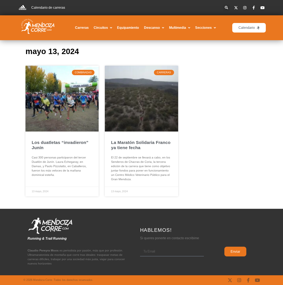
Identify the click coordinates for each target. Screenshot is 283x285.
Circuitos (101, 27)
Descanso (152, 27)
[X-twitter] (230, 280)
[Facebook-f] (248, 280)
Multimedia (177, 27)
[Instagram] (239, 280)
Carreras (82, 27)
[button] (226, 8)
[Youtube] (257, 280)
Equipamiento (128, 27)
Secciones (203, 27)
